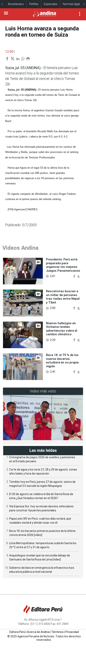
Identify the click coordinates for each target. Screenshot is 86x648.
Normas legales (73, 4)
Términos (57, 632)
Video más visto (43, 391)
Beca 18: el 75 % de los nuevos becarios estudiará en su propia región (62, 360)
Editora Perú (17, 632)
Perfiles (33, 4)
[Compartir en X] (78, 276)
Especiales (50, 4)
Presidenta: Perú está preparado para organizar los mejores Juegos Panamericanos (63, 265)
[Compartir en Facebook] (74, 276)
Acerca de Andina (38, 632)
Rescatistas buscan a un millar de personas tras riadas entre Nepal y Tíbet (63, 296)
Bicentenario (16, 4)
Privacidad (72, 632)
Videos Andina (20, 248)
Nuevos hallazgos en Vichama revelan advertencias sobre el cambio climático (61, 328)
